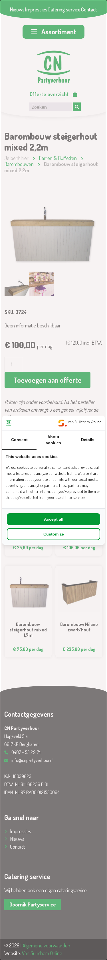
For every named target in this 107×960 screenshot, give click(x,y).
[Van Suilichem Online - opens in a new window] (79, 423)
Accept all (53, 519)
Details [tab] (87, 439)
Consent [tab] (19, 439)
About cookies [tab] (53, 439)
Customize (53, 534)
